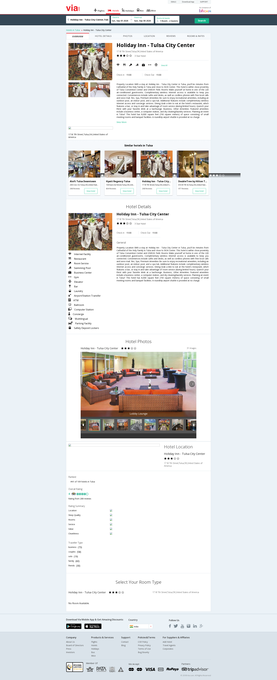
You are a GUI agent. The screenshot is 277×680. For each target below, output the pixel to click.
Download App (188, 2)
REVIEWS (171, 35)
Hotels (94, 645)
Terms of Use (144, 648)
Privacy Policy (144, 645)
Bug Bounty (143, 652)
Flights (94, 641)
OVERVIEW (77, 36)
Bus (93, 652)
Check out (138, 17)
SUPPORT (204, 2)
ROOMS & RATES (195, 35)
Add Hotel (167, 641)
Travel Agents (169, 645)
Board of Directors (75, 645)
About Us (70, 641)
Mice (93, 655)
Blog (123, 645)
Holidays (95, 648)
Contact (125, 641)
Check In (115, 17)
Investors (70, 652)
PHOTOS (127, 35)
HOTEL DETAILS (103, 35)
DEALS (173, 2)
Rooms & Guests (163, 18)
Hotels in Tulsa (73, 30)
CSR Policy (143, 641)
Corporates (168, 648)
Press (68, 648)
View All (164, 65)
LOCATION (149, 35)
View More (122, 122)
